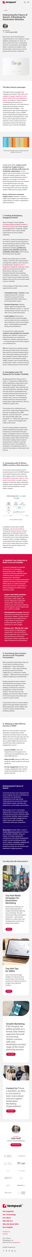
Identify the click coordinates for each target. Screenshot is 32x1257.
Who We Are (8, 1221)
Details (9, 929)
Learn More (11, 1054)
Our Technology (9, 1215)
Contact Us (6, 1231)
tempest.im (16, 1242)
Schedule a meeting (19, 842)
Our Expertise (8, 1211)
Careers (5, 1234)
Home (5, 10)
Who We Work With (11, 1224)
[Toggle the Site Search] (25, 2)
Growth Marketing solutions (12, 832)
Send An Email (16, 1144)
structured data (17, 529)
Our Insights (8, 1227)
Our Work (7, 1218)
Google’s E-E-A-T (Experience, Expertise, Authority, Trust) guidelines (16, 267)
